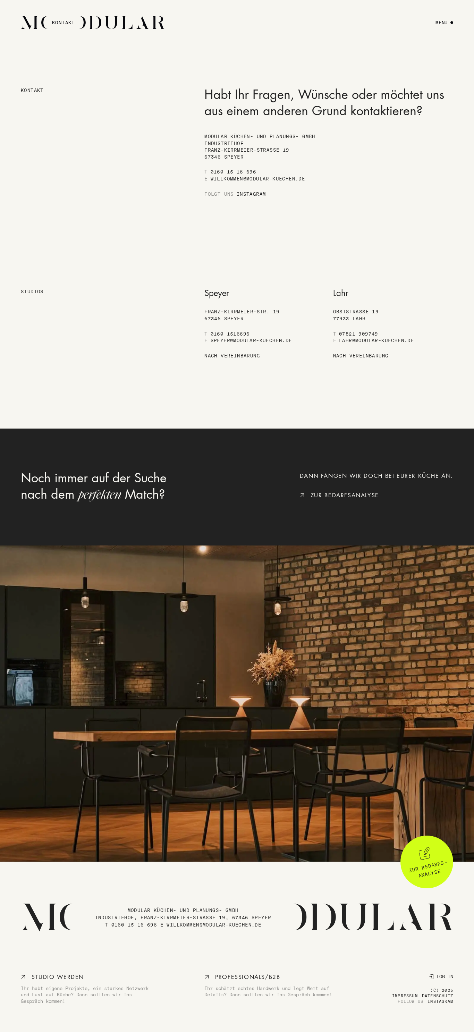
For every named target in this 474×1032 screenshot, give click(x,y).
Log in (445, 976)
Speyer (216, 293)
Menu (441, 22)
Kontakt (63, 22)
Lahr (340, 293)
